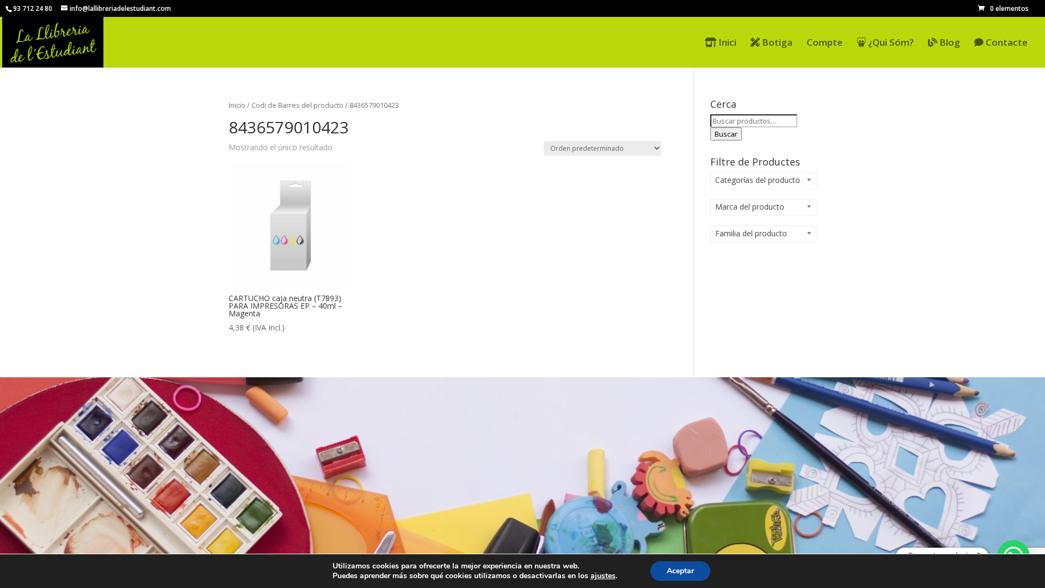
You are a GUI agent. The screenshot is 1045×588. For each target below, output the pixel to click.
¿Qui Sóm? (890, 43)
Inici (726, 43)
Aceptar (680, 571)
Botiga (776, 43)
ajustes (603, 576)
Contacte (1005, 43)
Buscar (726, 134)
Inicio (237, 105)
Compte (825, 43)
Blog (948, 43)
